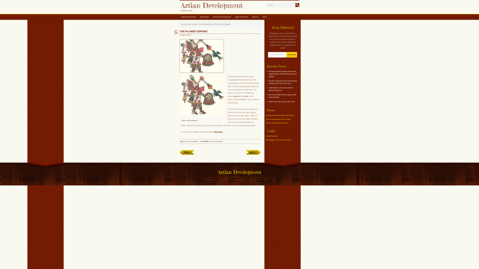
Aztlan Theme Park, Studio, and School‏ (282, 102)
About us (266, 180)
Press (274, 180)
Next (253, 152)
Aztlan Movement (216, 141)
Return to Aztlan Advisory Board (277, 123)
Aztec (186, 141)
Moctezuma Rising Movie (238, 180)
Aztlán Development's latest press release (280, 115)
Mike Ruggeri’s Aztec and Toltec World (279, 140)
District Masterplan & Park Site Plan (278, 119)
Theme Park (223, 180)
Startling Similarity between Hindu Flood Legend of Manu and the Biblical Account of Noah (283, 74)
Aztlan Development (212, 5)
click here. (218, 132)
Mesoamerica (194, 141)
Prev (187, 152)
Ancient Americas (271, 136)
